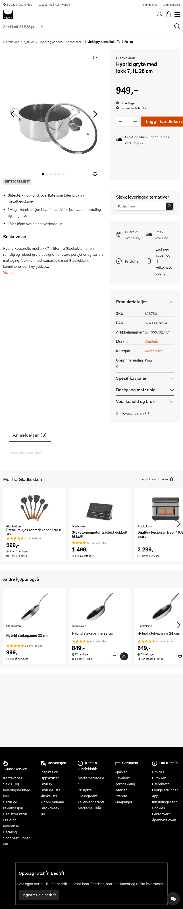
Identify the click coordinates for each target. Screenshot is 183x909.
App (155, 795)
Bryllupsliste (50, 789)
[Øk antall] (135, 121)
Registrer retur (15, 813)
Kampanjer (123, 801)
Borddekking (125, 783)
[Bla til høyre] (94, 114)
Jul (42, 813)
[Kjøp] (124, 656)
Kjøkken (29, 41)
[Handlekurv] (168, 14)
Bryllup (46, 783)
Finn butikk (150, 5)
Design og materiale (136, 389)
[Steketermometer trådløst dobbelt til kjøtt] (100, 506)
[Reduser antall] (120, 121)
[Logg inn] (159, 14)
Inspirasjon (49, 771)
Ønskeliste (49, 795)
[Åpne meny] (177, 14)
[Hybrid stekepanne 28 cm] (100, 606)
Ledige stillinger (165, 789)
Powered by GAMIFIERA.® (26, 452)
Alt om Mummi (52, 801)
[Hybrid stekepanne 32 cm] (34, 606)
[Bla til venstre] (12, 114)
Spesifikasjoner (131, 378)
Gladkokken (125, 57)
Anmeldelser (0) (30, 435)
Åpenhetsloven (164, 820)
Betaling (10, 832)
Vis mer (9, 272)
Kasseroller (73, 41)
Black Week (49, 807)
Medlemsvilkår (89, 807)
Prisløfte (132, 261)
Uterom (121, 795)
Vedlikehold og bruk (135, 401)
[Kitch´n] (8, 14)
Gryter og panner (50, 41)
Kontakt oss (12, 777)
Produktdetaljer (131, 301)
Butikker (159, 777)
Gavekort (122, 777)
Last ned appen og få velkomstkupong (163, 261)
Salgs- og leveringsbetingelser (16, 789)
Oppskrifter (49, 777)
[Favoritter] (114, 656)
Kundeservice (171, 5)
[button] (95, 174)
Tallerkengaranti (91, 801)
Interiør (121, 789)
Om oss (158, 771)
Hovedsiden (11, 41)
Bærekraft (160, 783)
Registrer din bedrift (38, 894)
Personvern (161, 813)
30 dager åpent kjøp (19, 4)
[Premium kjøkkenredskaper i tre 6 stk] (34, 506)
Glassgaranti (88, 795)
